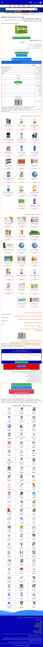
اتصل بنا (40, 628)
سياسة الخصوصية (38, 626)
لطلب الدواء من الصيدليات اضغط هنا (22, 37)
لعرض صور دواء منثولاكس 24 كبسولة (21, 387)
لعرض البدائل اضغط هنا (21, 55)
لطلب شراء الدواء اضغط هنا (22, 59)
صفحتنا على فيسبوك (38, 632)
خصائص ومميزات (38, 622)
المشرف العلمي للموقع (37, 630)
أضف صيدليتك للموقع (38, 625)
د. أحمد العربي (16, 49)
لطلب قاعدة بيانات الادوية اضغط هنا (21, 384)
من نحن (40, 629)
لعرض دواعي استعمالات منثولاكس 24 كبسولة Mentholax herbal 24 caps (21, 391)
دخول (41, 621)
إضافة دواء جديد (39, 624)
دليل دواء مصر (19, 645)
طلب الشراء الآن (18, 82)
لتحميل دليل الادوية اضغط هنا (22, 52)
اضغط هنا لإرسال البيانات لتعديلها (21, 362)
